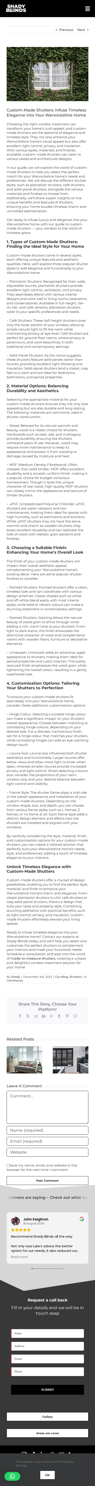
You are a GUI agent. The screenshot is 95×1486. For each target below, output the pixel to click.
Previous (66, 30)
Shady (15, 976)
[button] (10, 1060)
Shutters (75, 976)
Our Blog (61, 976)
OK (47, 1475)
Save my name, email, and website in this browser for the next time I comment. (42, 1167)
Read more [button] (19, 1257)
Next (81, 30)
